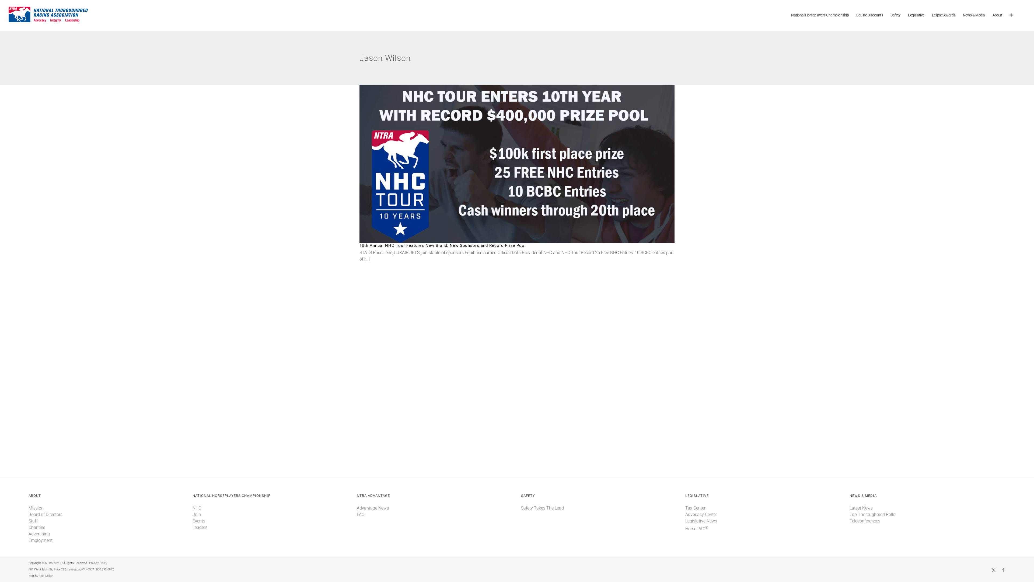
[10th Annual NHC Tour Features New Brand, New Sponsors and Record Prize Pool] (517, 164)
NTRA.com (52, 563)
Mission (36, 508)
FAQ (361, 514)
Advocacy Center (701, 514)
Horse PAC (696, 528)
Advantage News (373, 508)
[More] (1011, 15)
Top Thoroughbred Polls (872, 514)
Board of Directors (45, 514)
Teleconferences (865, 521)
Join (197, 514)
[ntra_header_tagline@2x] (48, 8)
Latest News (861, 508)
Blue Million (46, 576)
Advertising (39, 533)
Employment (41, 540)
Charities (37, 527)
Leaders (200, 527)
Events (199, 521)
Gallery (526, 164)
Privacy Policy (98, 563)
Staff (33, 521)
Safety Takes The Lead (542, 508)
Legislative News (701, 521)
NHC (197, 508)
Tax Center (695, 508)
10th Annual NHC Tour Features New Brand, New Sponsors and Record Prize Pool (508, 164)
